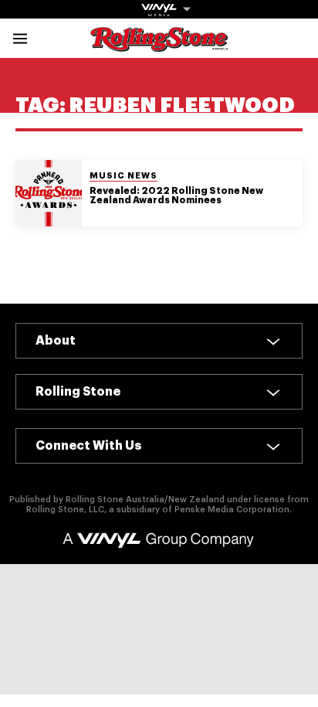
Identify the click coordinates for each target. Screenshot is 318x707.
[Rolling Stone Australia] (159, 44)
